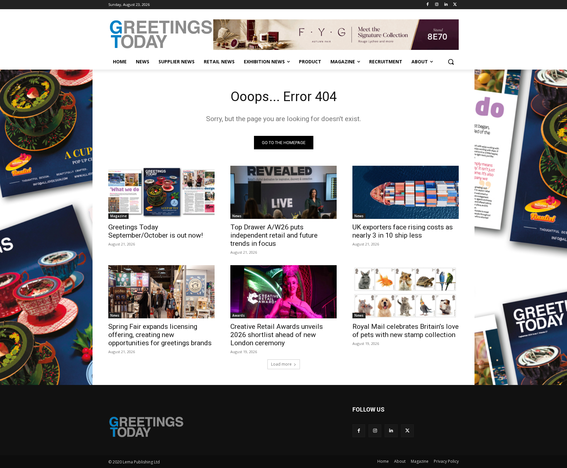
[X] (455, 5)
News (237, 216)
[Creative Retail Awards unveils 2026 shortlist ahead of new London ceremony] (283, 291)
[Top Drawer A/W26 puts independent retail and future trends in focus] (283, 192)
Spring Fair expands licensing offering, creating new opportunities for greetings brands (160, 335)
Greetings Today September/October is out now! (155, 231)
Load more (281, 364)
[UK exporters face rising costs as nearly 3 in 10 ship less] (405, 192)
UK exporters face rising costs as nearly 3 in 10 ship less (402, 231)
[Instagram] (437, 5)
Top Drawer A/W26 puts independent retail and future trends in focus (274, 235)
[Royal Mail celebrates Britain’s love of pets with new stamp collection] (405, 291)
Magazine (118, 216)
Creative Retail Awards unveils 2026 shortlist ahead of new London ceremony (276, 335)
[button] (451, 62)
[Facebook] (427, 5)
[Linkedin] (446, 5)
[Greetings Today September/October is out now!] (161, 192)
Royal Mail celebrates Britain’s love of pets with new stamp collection (405, 331)
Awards (238, 315)
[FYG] (336, 34)
